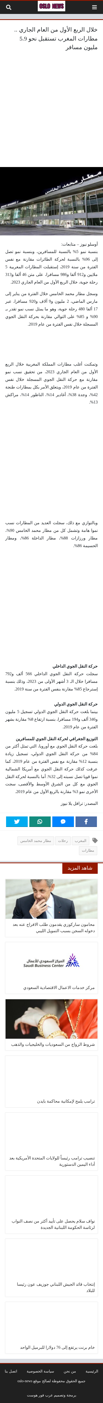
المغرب (80, 841)
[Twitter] (17, 821)
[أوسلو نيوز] (51, 6)
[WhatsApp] (40, 821)
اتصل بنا (11, 1371)
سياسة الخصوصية (40, 1371)
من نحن (70, 1371)
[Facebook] (86, 821)
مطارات (88, 850)
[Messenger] (63, 821)
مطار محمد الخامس (35, 841)
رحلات (63, 841)
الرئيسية (92, 1371)
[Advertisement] (51, 110)
